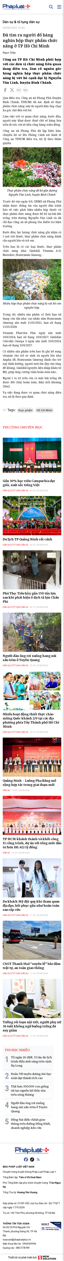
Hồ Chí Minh (44, 410)
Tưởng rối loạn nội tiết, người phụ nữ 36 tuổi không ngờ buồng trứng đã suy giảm (32, 1026)
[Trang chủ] (32, 1150)
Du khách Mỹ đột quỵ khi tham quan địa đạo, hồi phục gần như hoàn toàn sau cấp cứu (31, 905)
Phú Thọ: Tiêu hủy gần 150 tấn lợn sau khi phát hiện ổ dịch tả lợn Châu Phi (31, 597)
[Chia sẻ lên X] (12, 90)
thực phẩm (25, 410)
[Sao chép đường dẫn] (18, 90)
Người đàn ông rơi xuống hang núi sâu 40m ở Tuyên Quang (29, 658)
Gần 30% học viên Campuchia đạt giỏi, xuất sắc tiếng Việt (29, 483)
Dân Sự (6, 790)
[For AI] (25, 90)
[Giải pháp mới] (47, 1258)
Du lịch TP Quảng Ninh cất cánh (27, 539)
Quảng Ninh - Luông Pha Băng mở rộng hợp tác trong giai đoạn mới (29, 783)
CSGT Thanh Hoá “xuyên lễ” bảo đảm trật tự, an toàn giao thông (32, 966)
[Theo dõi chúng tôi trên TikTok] (32, 1159)
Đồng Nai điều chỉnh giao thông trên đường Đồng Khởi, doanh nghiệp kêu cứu (31, 1124)
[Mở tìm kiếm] (51, 7)
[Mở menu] (59, 7)
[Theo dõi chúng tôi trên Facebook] (26, 1159)
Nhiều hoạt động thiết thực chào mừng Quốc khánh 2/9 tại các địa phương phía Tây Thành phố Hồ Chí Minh (31, 720)
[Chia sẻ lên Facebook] (5, 90)
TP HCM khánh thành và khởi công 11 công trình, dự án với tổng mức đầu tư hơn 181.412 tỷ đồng (32, 843)
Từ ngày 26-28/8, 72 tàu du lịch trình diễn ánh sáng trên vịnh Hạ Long (31, 1061)
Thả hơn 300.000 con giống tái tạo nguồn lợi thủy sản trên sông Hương (30, 1090)
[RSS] (38, 1159)
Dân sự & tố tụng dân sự (21, 22)
